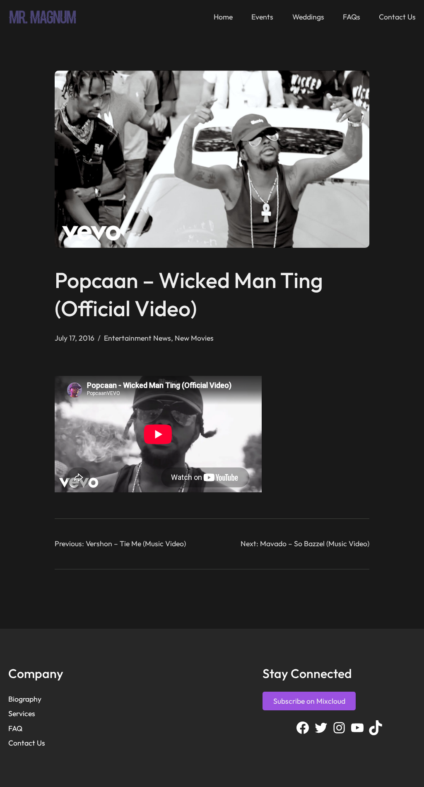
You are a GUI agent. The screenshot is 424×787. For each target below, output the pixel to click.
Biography (24, 699)
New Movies (194, 338)
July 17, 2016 (74, 338)
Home (223, 17)
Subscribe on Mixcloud (309, 701)
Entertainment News (137, 338)
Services (21, 713)
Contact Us (26, 743)
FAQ (15, 728)
